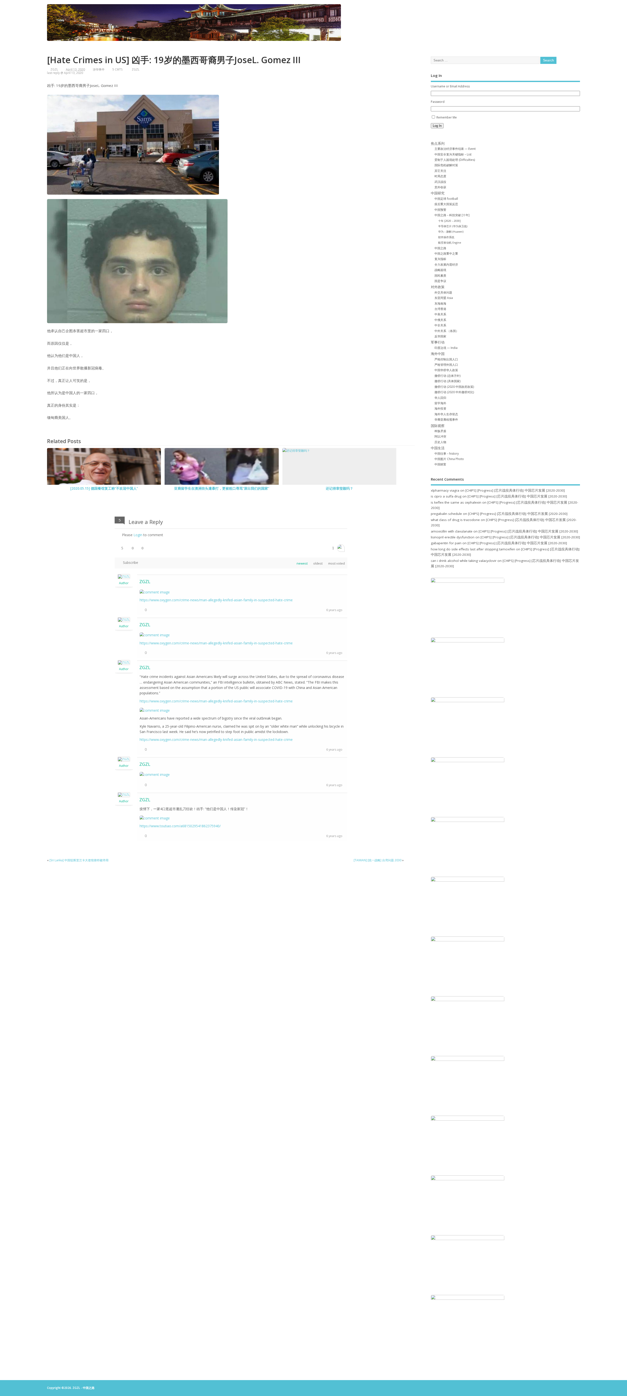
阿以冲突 (440, 436)
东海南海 (440, 303)
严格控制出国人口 (446, 359)
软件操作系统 (446, 237)
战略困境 (440, 270)
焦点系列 (438, 143)
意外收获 (440, 187)
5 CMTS (117, 69)
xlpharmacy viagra (445, 490)
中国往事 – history (446, 453)
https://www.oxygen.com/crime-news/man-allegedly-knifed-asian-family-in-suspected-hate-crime (216, 600)
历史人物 (440, 442)
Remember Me (446, 117)
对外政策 (438, 287)
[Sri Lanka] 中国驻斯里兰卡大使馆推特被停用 (79, 860)
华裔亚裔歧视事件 (446, 419)
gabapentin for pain (446, 543)
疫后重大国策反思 (446, 204)
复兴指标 (440, 259)
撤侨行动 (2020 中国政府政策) (454, 387)
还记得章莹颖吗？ (339, 488)
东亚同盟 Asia (443, 298)
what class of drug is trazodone (455, 520)
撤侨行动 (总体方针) (447, 376)
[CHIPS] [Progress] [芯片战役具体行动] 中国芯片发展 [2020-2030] (515, 490)
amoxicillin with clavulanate (451, 531)
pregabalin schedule (446, 513)
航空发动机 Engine (449, 242)
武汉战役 (440, 182)
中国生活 (438, 448)
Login (137, 534)
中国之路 (440, 248)
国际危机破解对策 (446, 165)
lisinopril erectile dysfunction (452, 537)
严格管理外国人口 (446, 365)
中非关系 (440, 325)
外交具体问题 (443, 292)
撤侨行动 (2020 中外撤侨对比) (454, 392)
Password (438, 102)
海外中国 (438, 354)
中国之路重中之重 (446, 253)
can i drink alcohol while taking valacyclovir (463, 560)
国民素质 (440, 275)
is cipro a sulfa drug (446, 496)
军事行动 (438, 342)
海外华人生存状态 (446, 414)
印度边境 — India (446, 348)
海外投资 (440, 408)
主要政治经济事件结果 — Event (455, 149)
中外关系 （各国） (446, 331)
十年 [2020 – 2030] (449, 221)
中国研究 (438, 193)
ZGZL (54, 69)
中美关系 (440, 314)
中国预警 (440, 210)
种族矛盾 (440, 431)
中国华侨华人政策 (446, 370)
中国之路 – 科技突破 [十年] (452, 215)
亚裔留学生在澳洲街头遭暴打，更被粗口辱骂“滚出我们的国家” (221, 488)
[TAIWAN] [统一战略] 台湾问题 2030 (377, 860)
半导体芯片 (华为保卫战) (452, 226)
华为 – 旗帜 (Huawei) (450, 231)
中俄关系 (440, 320)
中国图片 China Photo (449, 459)
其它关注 (440, 171)
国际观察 (438, 426)
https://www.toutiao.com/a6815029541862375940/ (180, 826)
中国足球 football (446, 199)
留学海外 (440, 403)
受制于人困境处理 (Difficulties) (454, 160)
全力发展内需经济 (446, 264)
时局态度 (440, 176)
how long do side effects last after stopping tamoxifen (473, 549)
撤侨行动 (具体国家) (447, 381)
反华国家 (440, 336)
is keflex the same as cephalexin (456, 502)
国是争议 (440, 281)
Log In (437, 126)
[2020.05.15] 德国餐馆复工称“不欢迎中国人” (104, 488)
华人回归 (440, 398)
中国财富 (440, 464)
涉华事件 (99, 69)
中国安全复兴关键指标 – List (452, 154)
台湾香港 (440, 309)
